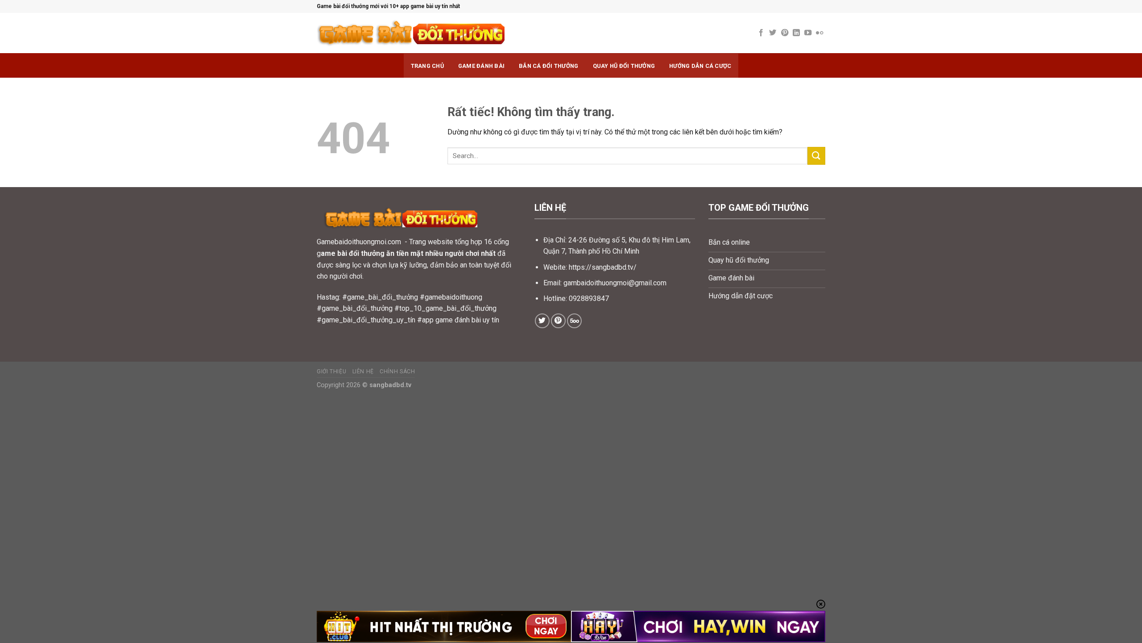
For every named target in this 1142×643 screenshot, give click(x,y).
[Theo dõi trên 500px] (574, 320)
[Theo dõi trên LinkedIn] (796, 33)
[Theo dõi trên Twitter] (772, 33)
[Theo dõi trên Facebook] (761, 33)
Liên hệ (363, 371)
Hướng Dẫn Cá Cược (700, 66)
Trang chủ (427, 66)
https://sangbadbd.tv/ (603, 267)
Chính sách (397, 371)
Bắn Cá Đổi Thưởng (548, 66)
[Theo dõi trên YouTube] (807, 33)
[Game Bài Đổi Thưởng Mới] (442, 33)
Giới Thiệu (331, 371)
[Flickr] (819, 33)
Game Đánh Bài (481, 66)
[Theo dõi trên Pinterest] (784, 33)
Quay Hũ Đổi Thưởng (624, 66)
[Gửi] (816, 155)
